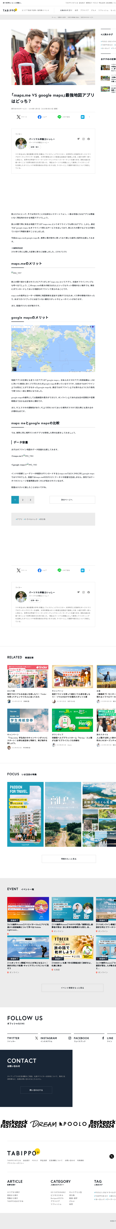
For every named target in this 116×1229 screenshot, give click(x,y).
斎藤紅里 (26, 701)
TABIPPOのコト (107, 45)
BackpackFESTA (57, 1198)
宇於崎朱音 (26, 748)
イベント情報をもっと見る (72, 988)
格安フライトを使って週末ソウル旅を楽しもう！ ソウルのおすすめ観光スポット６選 (71, 695)
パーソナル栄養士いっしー (42, 139)
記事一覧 (36, 10)
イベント (46, 10)
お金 (98, 691)
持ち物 (42, 519)
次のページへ (67, 500)
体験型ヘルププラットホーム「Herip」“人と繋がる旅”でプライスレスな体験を (72, 739)
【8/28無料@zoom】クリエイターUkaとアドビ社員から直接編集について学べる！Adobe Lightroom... (28, 927)
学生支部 (102, 3)
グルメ (93, 10)
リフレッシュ (103, 10)
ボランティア (57, 734)
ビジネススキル (57, 1195)
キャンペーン (57, 691)
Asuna (70, 745)
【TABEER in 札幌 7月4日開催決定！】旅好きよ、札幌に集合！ (72, 964)
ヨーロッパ (106, 48)
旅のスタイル (102, 734)
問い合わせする (36, 1090)
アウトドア (84, 10)
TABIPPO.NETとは (72, 3)
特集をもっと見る (69, 859)
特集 (41, 10)
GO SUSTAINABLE (58, 1192)
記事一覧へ (35, 147)
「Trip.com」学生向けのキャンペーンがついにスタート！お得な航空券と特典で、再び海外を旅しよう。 (27, 740)
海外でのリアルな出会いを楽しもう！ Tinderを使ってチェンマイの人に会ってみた (26, 695)
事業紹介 (89, 3)
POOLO (95, 3)
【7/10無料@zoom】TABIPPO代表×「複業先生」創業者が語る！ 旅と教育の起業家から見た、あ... (72, 925)
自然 (76, 10)
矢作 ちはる (71, 701)
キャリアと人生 (75, 1192)
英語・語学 (73, 1198)
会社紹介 (82, 3)
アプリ (19, 519)
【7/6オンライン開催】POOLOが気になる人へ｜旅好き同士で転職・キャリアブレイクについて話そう (28, 965)
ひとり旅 (11, 691)
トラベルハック (31, 519)
